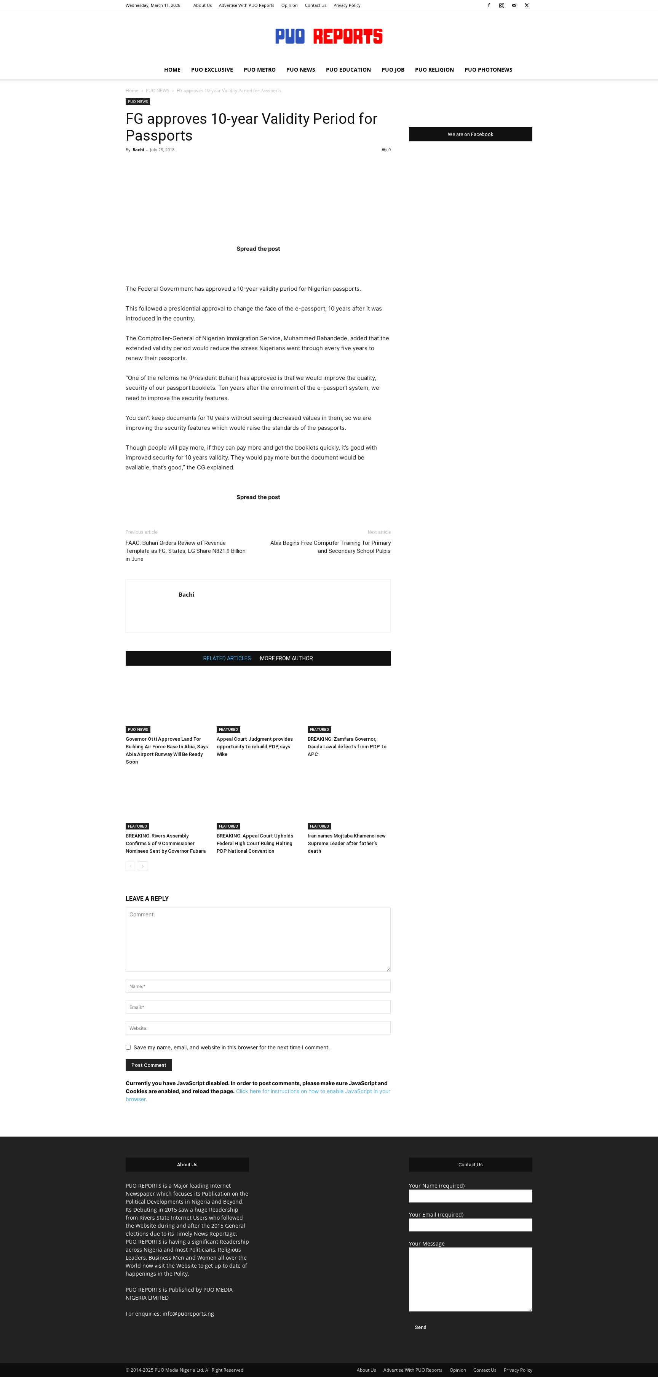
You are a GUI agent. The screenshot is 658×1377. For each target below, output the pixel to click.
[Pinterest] (273, 264)
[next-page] (142, 866)
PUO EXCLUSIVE (212, 69)
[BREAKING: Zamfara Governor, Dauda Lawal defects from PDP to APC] (349, 704)
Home (132, 90)
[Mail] (514, 5)
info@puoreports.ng (188, 1313)
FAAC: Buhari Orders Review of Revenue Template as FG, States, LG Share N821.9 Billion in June (186, 551)
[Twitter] (526, 5)
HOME (172, 69)
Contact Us (315, 5)
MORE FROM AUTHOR (286, 658)
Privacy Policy (347, 5)
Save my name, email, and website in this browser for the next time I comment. (232, 1047)
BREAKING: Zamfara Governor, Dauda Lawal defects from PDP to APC (347, 746)
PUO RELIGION (434, 69)
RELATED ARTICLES (227, 658)
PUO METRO (260, 69)
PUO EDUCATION (348, 69)
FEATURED (228, 729)
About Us (202, 5)
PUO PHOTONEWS (489, 69)
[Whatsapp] (303, 264)
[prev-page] (130, 866)
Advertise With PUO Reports (246, 5)
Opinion (289, 5)
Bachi (138, 149)
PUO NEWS (300, 69)
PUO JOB (393, 69)
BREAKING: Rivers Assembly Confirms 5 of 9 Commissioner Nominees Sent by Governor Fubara (166, 843)
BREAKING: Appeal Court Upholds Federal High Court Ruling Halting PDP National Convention (255, 843)
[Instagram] (501, 5)
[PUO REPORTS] (329, 36)
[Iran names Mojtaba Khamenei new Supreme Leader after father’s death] (349, 800)
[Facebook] (489, 5)
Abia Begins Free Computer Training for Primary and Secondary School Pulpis (330, 547)
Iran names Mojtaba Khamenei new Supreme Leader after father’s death (347, 843)
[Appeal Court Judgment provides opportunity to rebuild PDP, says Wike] (258, 704)
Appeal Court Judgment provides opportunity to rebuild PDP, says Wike (255, 746)
